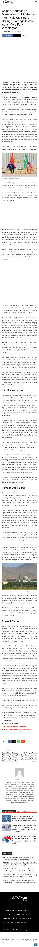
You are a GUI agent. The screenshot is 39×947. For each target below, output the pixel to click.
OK (36, 944)
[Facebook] (10, 741)
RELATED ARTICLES (9, 811)
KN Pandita (7, 31)
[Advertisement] (19, 59)
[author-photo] (19, 777)
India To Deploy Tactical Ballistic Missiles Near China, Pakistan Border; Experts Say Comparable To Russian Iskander (28, 757)
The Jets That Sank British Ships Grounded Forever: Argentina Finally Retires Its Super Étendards (18, 858)
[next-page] (6, 848)
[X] (14, 741)
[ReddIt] (23, 741)
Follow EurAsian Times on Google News (17, 729)
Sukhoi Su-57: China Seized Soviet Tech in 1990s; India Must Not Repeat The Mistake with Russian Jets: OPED (19, 870)
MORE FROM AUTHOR (23, 811)
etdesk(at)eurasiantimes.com (16, 726)
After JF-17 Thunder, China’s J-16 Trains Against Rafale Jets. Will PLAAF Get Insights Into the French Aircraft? (19, 881)
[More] (24, 35)
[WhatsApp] (18, 741)
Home (3, 6)
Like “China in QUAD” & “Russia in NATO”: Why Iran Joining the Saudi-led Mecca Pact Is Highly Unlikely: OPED (20, 876)
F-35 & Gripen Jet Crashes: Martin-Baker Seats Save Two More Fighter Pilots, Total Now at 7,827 (24, 818)
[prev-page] (3, 848)
